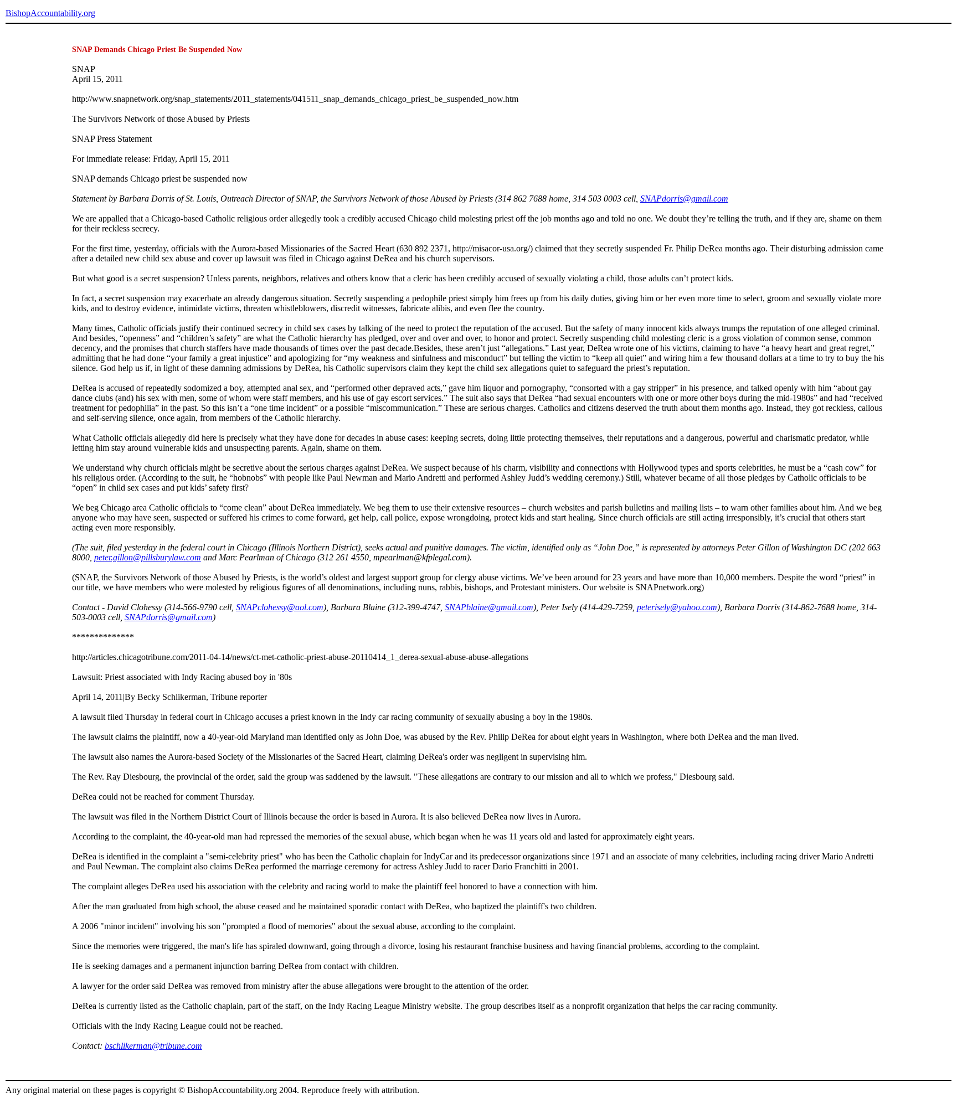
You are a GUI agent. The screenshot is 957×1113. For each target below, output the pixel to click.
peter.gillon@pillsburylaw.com (147, 557)
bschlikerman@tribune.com (153, 1045)
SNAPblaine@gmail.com (489, 607)
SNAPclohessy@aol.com (279, 607)
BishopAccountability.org (50, 13)
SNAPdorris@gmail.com (684, 198)
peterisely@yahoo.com (677, 607)
